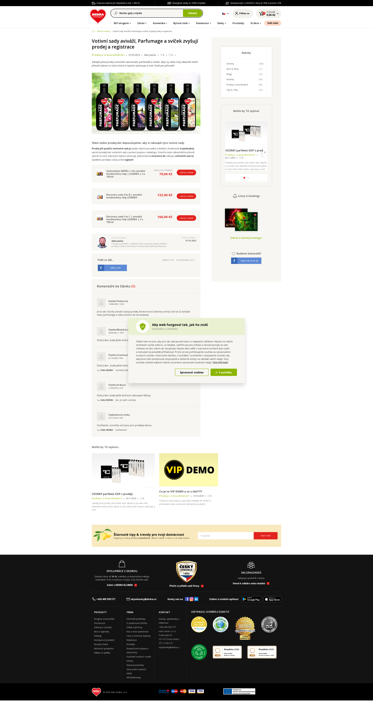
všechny (230, 63)
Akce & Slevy (232, 68)
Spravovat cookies (192, 372)
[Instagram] (191, 599)
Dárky (220, 23)
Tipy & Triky (232, 89)
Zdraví (140, 23)
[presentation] (228, 152)
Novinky (230, 79)
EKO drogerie (121, 23)
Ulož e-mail (265, 535)
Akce (256, 23)
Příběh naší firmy (134, 627)
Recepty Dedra (101, 644)
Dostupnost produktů (104, 640)
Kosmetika (159, 23)
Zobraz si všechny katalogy (245, 238)
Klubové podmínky (135, 665)
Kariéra (129, 660)
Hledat (192, 13)
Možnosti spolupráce (104, 648)
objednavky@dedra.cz (143, 599)
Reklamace (131, 640)
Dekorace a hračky (103, 627)
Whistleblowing (133, 677)
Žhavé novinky (103, 31)
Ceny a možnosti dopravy (138, 635)
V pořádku (225, 372)
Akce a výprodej (101, 631)
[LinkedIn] (196, 599)
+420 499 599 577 (105, 599)
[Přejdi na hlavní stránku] (98, 16)
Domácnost (202, 23)
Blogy (229, 74)
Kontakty (130, 644)
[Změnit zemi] (224, 13)
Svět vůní (272, 23)
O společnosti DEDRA (136, 623)
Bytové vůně (180, 23)
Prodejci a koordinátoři (237, 84)
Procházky (238, 23)
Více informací (220, 362)
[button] (244, 178)
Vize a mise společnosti (137, 631)
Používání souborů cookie (138, 656)
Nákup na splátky (102, 652)
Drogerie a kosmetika (104, 618)
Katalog (97, 635)
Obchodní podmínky (135, 618)
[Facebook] (187, 599)
